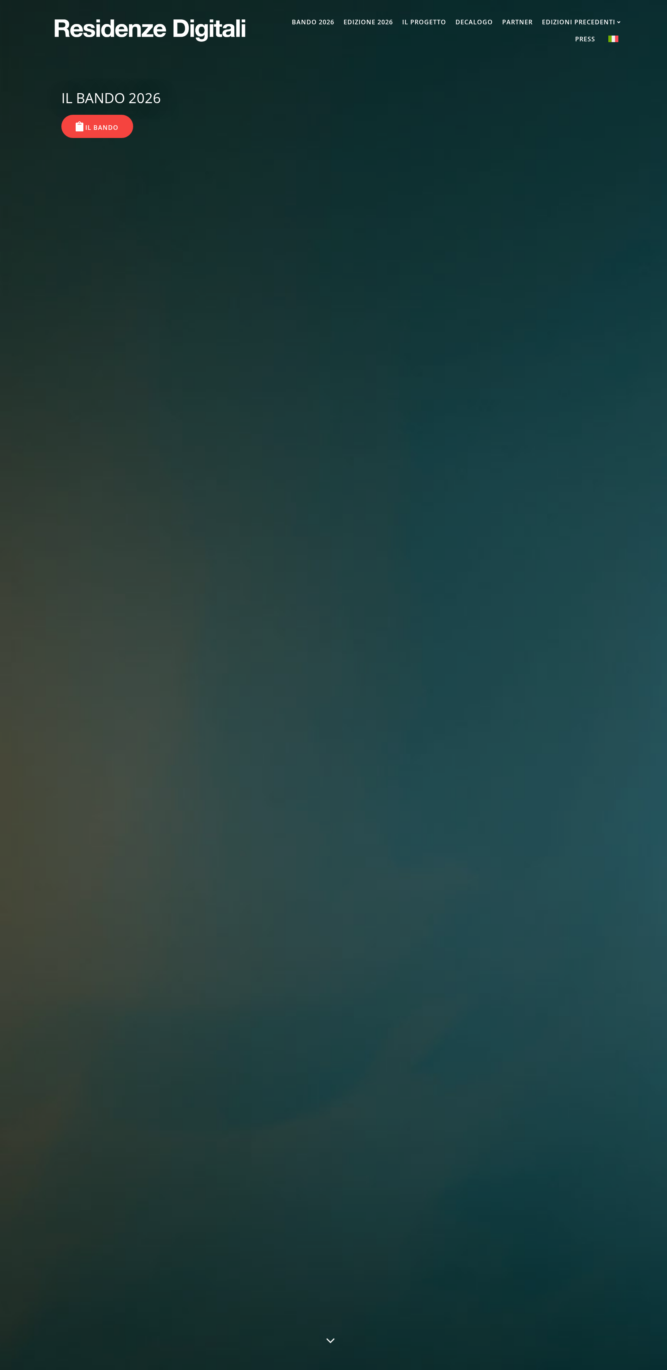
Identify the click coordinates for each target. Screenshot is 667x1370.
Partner (517, 22)
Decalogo (474, 22)
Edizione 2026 (368, 22)
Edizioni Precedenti (578, 22)
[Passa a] (613, 39)
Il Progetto (424, 22)
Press (585, 39)
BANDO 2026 (313, 22)
